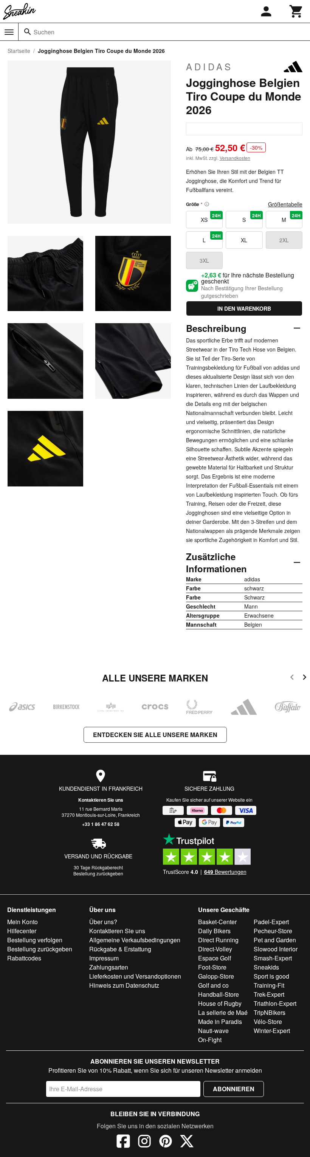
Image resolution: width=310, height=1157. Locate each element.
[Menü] (9, 32)
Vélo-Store (268, 1021)
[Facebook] (123, 1142)
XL (244, 240)
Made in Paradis (220, 1021)
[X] (186, 1142)
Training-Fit (269, 985)
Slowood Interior (276, 949)
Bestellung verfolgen (34, 940)
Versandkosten (235, 158)
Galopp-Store (216, 976)
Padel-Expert (271, 921)
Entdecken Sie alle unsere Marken (155, 734)
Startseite (19, 50)
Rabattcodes (24, 958)
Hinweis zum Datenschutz (124, 985)
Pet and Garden (275, 940)
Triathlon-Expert (275, 1003)
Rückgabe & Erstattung (120, 949)
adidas (209, 66)
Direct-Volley (215, 949)
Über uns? (103, 921)
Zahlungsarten (108, 967)
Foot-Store (212, 967)
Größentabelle (285, 204)
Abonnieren (233, 1088)
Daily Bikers (214, 930)
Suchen (44, 32)
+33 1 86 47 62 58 (100, 824)
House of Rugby (220, 1003)
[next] (304, 678)
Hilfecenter (21, 930)
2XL (284, 240)
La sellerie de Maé (223, 1012)
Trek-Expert (269, 994)
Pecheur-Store (273, 930)
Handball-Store (218, 994)
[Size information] (206, 204)
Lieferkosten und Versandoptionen (135, 976)
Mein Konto (22, 921)
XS (211, 217)
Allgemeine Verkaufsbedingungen (134, 940)
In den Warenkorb (244, 308)
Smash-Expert (273, 958)
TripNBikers (269, 1012)
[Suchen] (27, 31)
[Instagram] (144, 1142)
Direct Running (218, 940)
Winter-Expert (272, 1030)
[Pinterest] (165, 1142)
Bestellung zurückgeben (98, 873)
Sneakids (266, 967)
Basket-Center (217, 921)
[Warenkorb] (296, 11)
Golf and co (213, 985)
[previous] (292, 678)
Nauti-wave (213, 1030)
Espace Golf (214, 958)
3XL (204, 260)
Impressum (104, 958)
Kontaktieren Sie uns (100, 800)
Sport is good (271, 976)
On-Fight (210, 1039)
